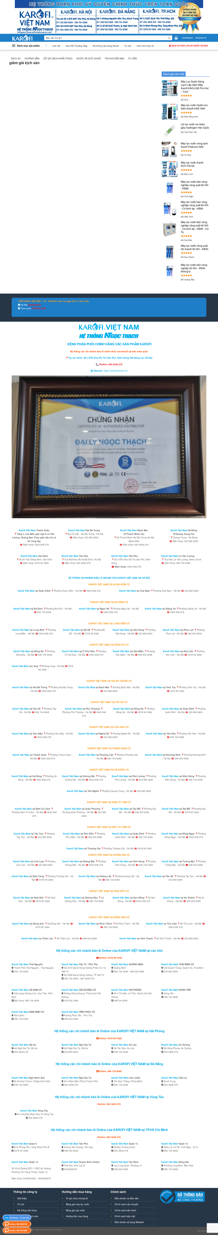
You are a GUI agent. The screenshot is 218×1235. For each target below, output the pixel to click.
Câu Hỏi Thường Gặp (76, 45)
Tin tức (20, 1204)
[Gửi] (169, 38)
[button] (29, 46)
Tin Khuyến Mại (114, 58)
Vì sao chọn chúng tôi (77, 1198)
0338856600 (187, 37)
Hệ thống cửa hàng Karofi (106, 45)
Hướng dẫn (32, 58)
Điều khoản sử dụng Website (129, 1222)
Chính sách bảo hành (125, 1210)
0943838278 (200, 37)
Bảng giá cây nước (75, 1210)
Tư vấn (127, 45)
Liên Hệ (56, 45)
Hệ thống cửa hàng (27, 1210)
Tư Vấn (132, 58)
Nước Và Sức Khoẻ (88, 58)
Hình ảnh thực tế (145, 45)
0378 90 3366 (38, 308)
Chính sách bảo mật (125, 1216)
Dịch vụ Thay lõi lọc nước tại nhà (190, 45)
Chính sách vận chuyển (126, 1204)
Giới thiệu (22, 1198)
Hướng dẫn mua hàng (77, 1216)
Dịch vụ (16, 58)
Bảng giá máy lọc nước (77, 1204)
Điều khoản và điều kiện (127, 1198)
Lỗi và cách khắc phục (58, 58)
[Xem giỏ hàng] (176, 37)
